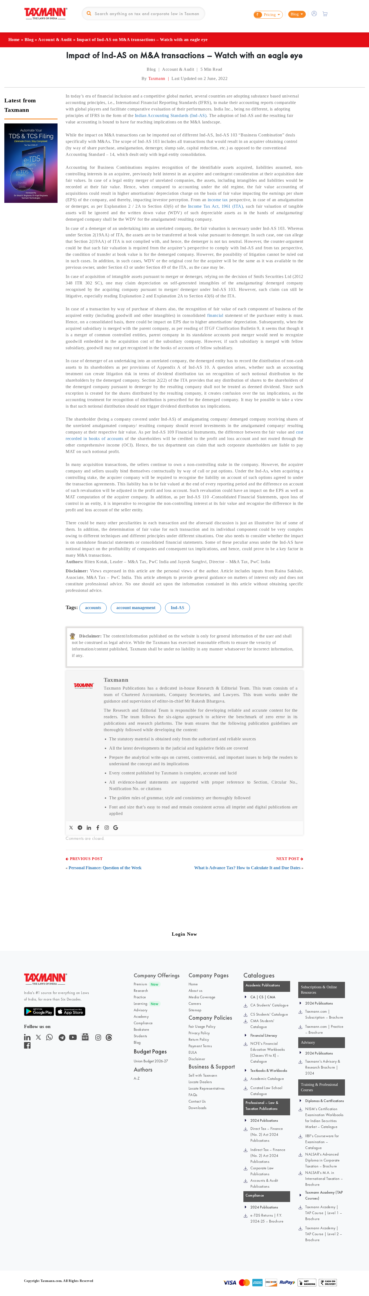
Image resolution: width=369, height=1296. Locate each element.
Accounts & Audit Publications (264, 1183)
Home (14, 39)
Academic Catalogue (267, 1078)
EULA (193, 1052)
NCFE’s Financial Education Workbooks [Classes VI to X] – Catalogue (267, 1052)
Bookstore (141, 1029)
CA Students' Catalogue (269, 1005)
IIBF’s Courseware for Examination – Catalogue (322, 1141)
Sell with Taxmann (203, 1075)
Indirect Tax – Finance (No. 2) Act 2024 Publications (267, 1155)
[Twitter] (72, 828)
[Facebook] (98, 828)
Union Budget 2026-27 (151, 1061)
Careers (195, 1003)
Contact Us (197, 1101)
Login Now (184, 934)
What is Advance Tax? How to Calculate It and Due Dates (247, 867)
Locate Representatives (207, 1088)
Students (140, 1035)
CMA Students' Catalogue (262, 1023)
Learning (140, 1003)
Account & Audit (55, 39)
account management (135, 607)
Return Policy (199, 1039)
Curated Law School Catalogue (266, 1090)
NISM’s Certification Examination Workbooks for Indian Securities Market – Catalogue (324, 1117)
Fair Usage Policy (202, 1026)
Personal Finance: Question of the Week (105, 867)
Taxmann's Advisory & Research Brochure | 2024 (322, 1067)
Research (141, 990)
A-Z (137, 1078)
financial (215, 315)
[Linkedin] (89, 828)
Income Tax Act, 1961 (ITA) (215, 206)
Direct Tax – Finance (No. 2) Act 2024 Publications (266, 1134)
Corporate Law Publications (262, 1171)
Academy (141, 1016)
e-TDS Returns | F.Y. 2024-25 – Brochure (266, 1218)
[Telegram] (81, 828)
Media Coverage (202, 997)
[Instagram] (107, 828)
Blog (29, 39)
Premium (140, 984)
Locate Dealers (200, 1081)
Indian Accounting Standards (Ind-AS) (171, 115)
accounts (93, 607)
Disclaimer (197, 1058)
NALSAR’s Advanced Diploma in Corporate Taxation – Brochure (322, 1160)
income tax (218, 199)
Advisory (140, 1010)
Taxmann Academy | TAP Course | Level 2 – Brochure (323, 1234)
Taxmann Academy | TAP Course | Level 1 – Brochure (323, 1212)
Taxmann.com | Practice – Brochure (324, 1029)
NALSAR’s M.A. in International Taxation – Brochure (324, 1178)
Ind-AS (177, 607)
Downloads (198, 1107)
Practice (140, 997)
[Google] (116, 828)
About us (196, 990)
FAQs (193, 1094)
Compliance (143, 1022)
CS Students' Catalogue (269, 1014)
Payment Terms (200, 1045)
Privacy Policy (199, 1032)
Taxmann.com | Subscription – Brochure (324, 1014)
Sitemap (195, 1010)
